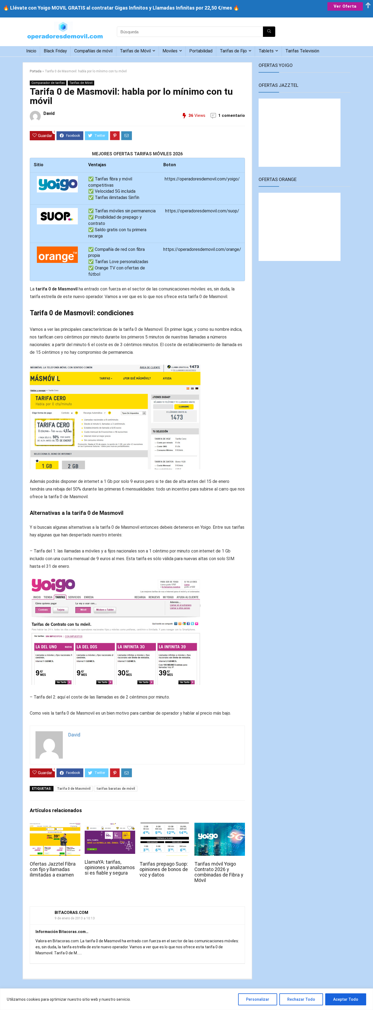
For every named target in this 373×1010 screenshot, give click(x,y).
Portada (36, 71)
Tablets (266, 51)
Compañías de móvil (93, 51)
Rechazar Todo (301, 999)
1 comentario (231, 115)
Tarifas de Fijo (233, 51)
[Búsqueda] (269, 31)
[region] (186, 999)
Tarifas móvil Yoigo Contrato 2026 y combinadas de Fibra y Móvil (218, 872)
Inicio (31, 51)
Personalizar (257, 999)
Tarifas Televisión (302, 51)
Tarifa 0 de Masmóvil (73, 789)
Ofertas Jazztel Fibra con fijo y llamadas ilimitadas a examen (53, 869)
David (49, 113)
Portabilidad (200, 51)
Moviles (169, 51)
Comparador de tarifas (48, 83)
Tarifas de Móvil (135, 51)
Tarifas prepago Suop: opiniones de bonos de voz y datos (164, 869)
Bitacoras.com (71, 912)
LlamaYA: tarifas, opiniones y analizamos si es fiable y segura (110, 867)
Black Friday (55, 51)
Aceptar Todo (345, 999)
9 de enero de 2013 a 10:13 (75, 918)
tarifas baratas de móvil (115, 789)
